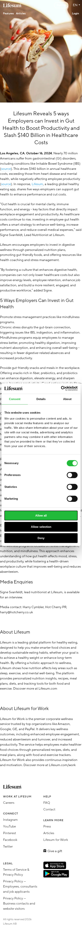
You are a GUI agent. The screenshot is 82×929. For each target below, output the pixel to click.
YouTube (9, 826)
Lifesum (37, 184)
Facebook (10, 840)
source (6, 169)
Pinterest (9, 833)
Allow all (41, 515)
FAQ (46, 802)
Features (8, 13)
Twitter (8, 846)
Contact (49, 809)
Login (75, 13)
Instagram (10, 820)
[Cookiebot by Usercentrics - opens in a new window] (61, 388)
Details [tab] (41, 399)
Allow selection (41, 526)
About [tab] (67, 399)
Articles (21, 13)
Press (47, 826)
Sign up (61, 5)
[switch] (72, 475)
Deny (41, 538)
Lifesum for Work (55, 840)
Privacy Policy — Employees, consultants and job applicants (20, 886)
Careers (8, 802)
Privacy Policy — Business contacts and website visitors (19, 903)
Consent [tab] (14, 399)
